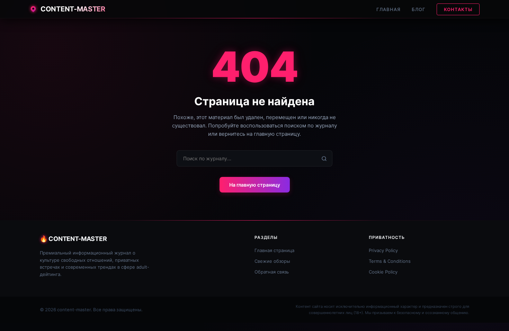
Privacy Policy (383, 250)
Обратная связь (271, 272)
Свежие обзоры (272, 261)
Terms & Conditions (390, 261)
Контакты (458, 9)
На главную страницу (254, 185)
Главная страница (274, 250)
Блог (419, 9)
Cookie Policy (383, 272)
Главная (388, 9)
